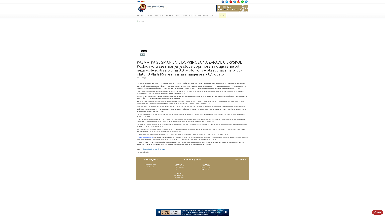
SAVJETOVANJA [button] (187, 16)
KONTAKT (214, 16)
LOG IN (222, 16)
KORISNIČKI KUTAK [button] (201, 16)
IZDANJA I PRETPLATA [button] (173, 16)
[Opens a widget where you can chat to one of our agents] (377, 212)
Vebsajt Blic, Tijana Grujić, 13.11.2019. (154, 149)
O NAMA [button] (149, 16)
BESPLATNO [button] (159, 16)
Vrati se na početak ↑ (241, 159)
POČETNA (140, 16)
